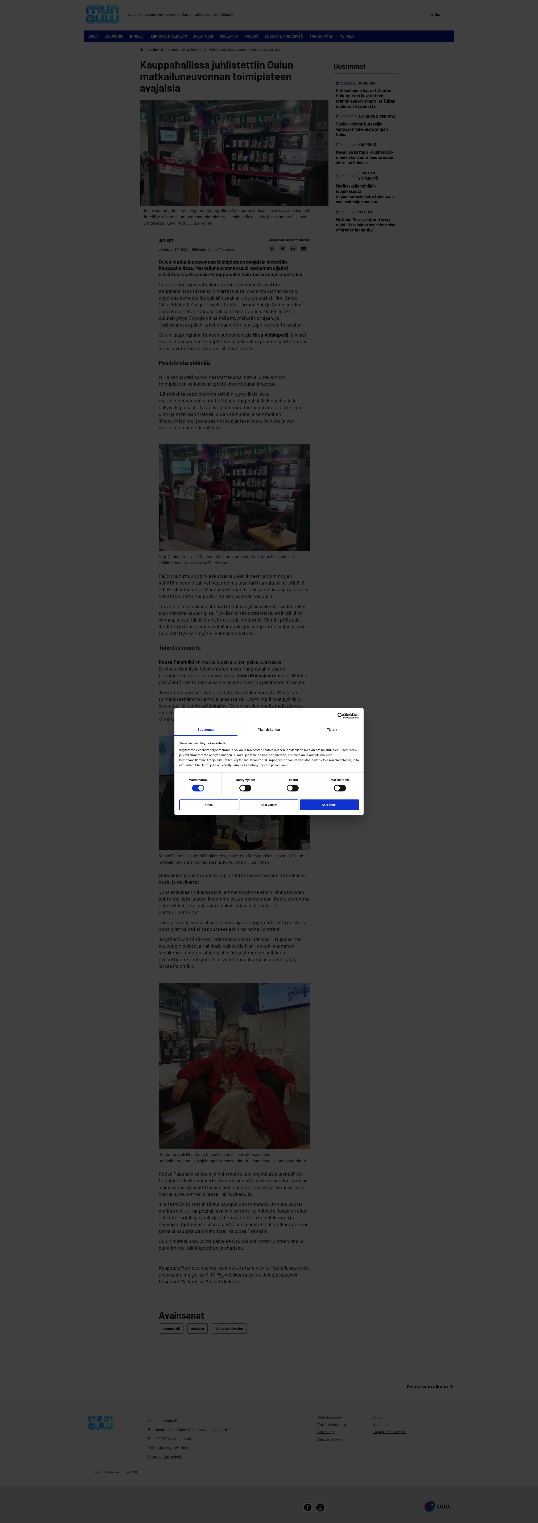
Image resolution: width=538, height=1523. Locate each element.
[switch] (245, 788)
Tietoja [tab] (332, 729)
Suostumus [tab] (206, 729)
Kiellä (208, 805)
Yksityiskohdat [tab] (269, 729)
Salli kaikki (329, 805)
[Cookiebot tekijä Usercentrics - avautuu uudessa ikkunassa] (340, 716)
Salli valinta (269, 805)
